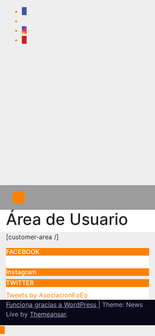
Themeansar (48, 314)
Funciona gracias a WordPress (52, 305)
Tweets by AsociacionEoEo (47, 295)
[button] (117, 197)
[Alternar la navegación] (134, 197)
